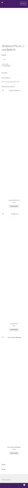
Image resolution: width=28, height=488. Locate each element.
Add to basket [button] (14, 206)
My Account (4, 485)
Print (7, 64)
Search (14, 485)
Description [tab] (4, 73)
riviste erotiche (7, 65)
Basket (21, 484)
